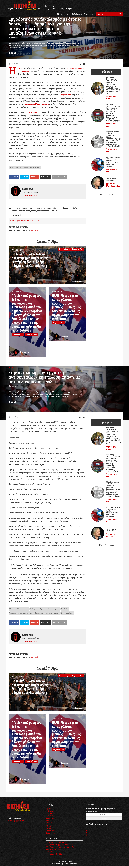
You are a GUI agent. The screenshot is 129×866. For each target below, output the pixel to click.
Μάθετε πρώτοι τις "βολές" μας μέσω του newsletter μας (101, 810)
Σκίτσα (67, 14)
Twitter (25, 177)
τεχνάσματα (66, 95)
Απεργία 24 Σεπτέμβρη (19, 609)
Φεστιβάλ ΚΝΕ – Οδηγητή (55, 854)
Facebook (14, 177)
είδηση (20, 68)
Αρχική (10, 9)
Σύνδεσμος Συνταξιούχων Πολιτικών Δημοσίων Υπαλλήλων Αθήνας (34, 613)
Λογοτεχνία (50, 818)
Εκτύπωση (46, 177)
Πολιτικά (19, 9)
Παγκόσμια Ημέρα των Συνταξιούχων (45, 609)
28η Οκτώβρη (51, 852)
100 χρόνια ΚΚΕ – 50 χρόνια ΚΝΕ (57, 843)
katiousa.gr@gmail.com (16, 821)
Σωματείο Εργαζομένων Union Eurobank (25, 167)
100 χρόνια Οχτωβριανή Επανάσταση (59, 845)
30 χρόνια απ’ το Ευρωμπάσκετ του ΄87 (60, 847)
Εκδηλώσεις (77, 14)
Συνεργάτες (88, 14)
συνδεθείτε (35, 230)
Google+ (35, 177)
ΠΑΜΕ (64, 609)
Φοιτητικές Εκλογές (53, 849)
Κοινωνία (40, 9)
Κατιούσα (14, 64)
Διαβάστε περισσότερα (29, 195)
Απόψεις (60, 9)
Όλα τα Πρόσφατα (106, 195)
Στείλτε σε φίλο (60, 177)
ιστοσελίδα (32, 112)
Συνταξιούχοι (67, 613)
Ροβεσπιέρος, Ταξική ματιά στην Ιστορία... (26, 221)
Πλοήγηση (49, 6)
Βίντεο (59, 14)
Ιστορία (69, 9)
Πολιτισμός (29, 9)
